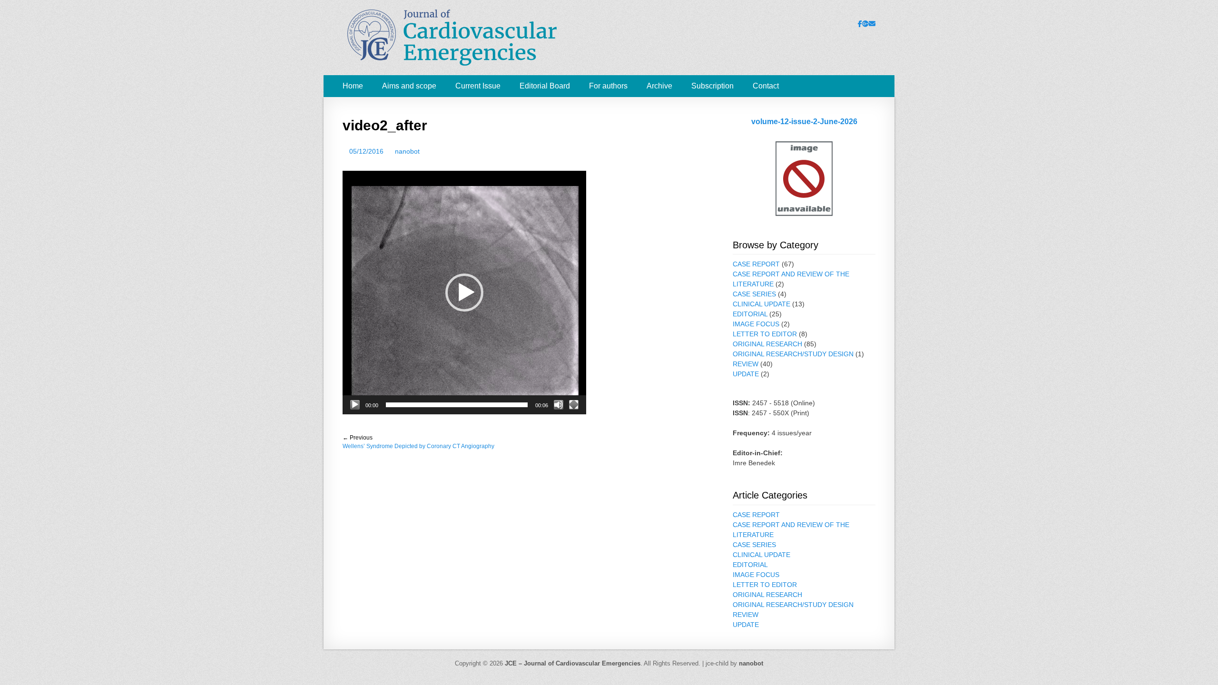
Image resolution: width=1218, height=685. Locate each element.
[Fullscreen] (574, 405)
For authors (608, 86)
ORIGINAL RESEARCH (767, 344)
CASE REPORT (756, 264)
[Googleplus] (865, 23)
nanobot (407, 151)
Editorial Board (545, 86)
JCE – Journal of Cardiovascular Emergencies (572, 663)
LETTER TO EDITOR (765, 334)
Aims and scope (409, 86)
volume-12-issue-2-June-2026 (804, 121)
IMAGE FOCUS (756, 324)
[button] (464, 293)
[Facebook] (860, 23)
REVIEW (745, 364)
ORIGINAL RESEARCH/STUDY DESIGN (793, 354)
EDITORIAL (750, 314)
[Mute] (558, 405)
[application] (464, 292)
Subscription (712, 86)
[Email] (872, 23)
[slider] (457, 404)
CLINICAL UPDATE (761, 304)
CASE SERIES (754, 294)
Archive (659, 86)
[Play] (355, 405)
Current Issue (478, 86)
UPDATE (746, 374)
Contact (766, 86)
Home (353, 86)
